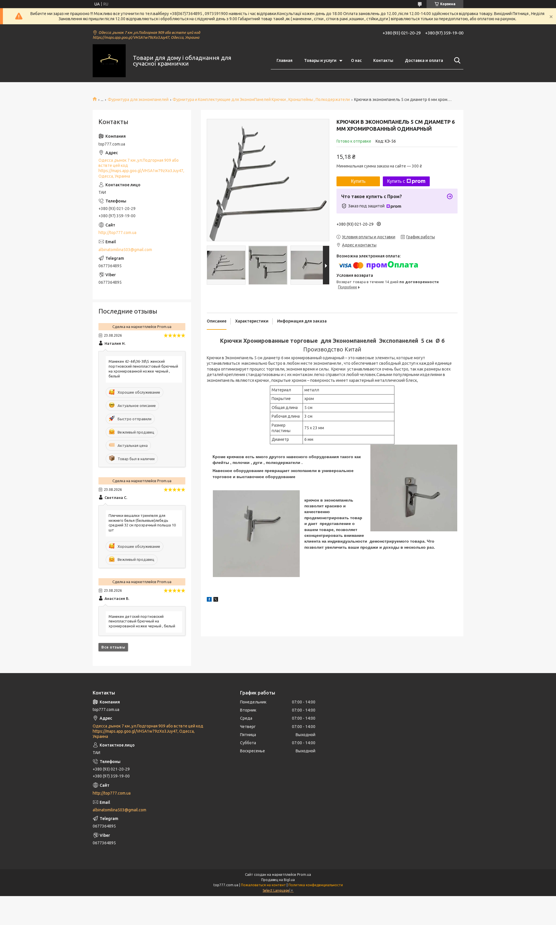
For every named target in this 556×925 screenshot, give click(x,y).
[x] (215, 600)
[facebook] (209, 600)
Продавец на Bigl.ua (278, 880)
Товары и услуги (320, 60)
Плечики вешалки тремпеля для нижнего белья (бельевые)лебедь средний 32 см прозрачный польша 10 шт (142, 522)
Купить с (396, 181)
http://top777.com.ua (117, 232)
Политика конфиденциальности (315, 885)
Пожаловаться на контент (263, 885)
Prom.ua (304, 874)
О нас (356, 60)
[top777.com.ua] (109, 60)
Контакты (383, 60)
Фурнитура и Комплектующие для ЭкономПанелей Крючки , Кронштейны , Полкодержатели (261, 99)
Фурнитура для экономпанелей (138, 99)
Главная (284, 60)
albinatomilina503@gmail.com (125, 249)
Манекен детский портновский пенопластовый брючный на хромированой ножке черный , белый (142, 621)
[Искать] (456, 60)
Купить (358, 181)
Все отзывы (113, 647)
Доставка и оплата (424, 60)
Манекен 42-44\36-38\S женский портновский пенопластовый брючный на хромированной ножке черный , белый (143, 368)
